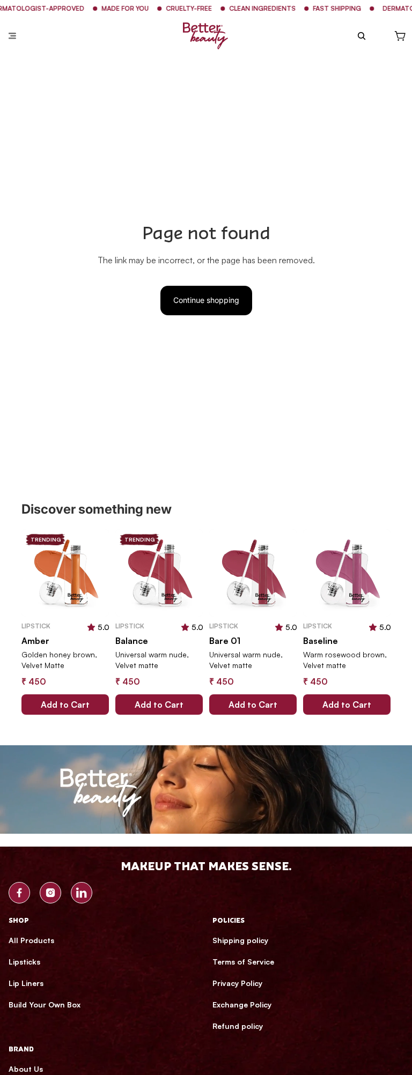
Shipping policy (240, 940)
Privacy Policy (237, 983)
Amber (35, 640)
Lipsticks (24, 961)
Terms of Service (243, 961)
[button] (91, 627)
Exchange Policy (241, 1004)
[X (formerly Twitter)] (81, 892)
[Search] (361, 35)
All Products (31, 940)
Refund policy (237, 1025)
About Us (26, 1068)
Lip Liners (26, 983)
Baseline (320, 640)
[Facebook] (19, 892)
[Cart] (400, 35)
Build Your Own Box (44, 1004)
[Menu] (12, 36)
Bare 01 (224, 640)
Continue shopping (206, 300)
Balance (131, 640)
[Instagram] (50, 892)
